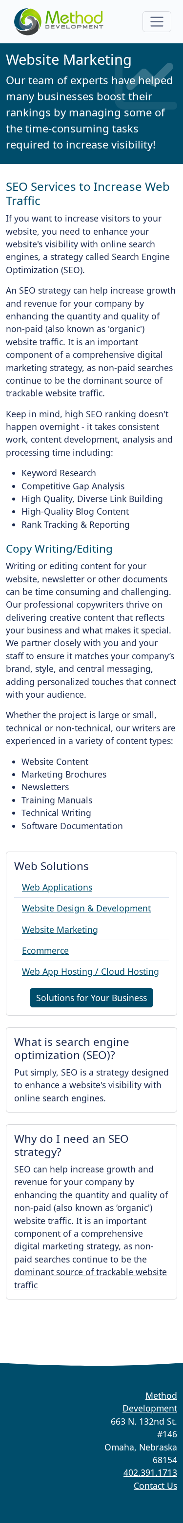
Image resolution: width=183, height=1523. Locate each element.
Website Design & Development (86, 908)
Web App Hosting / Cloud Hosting (90, 971)
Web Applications (57, 887)
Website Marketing (60, 929)
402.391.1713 (150, 1472)
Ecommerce (45, 950)
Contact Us (155, 1485)
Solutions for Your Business (91, 997)
